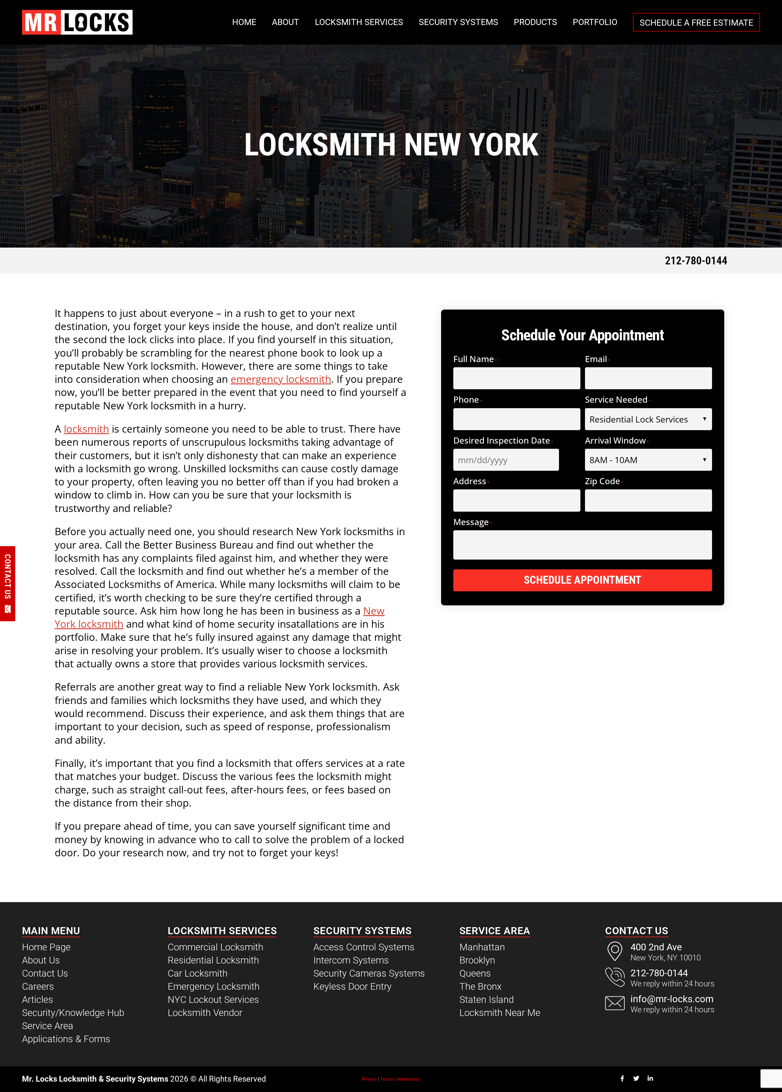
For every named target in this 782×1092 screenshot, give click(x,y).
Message (472, 522)
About (285, 22)
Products (535, 22)
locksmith (86, 429)
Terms (386, 1079)
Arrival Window (617, 441)
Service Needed (618, 400)
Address (471, 482)
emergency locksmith (281, 379)
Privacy (369, 1079)
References (408, 1079)
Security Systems (458, 22)
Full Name (475, 359)
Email (597, 359)
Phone (467, 400)
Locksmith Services (359, 22)
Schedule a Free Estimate (696, 22)
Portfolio (595, 22)
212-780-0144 (696, 260)
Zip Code (604, 482)
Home (244, 22)
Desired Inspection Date (503, 441)
